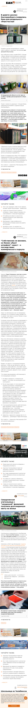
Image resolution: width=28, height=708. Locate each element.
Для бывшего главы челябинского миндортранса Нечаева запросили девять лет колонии (14, 223)
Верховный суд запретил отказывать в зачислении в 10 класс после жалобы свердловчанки (13, 668)
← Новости (4, 6)
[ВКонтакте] (19, 175)
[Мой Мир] (24, 175)
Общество (3, 172)
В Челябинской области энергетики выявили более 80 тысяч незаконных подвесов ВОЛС (13, 218)
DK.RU (13, 285)
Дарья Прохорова (22, 687)
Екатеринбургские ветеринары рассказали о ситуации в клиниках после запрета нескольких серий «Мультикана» (15, 677)
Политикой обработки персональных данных (14, 702)
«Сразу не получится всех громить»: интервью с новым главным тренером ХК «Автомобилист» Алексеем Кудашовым (14, 212)
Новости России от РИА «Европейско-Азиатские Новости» (10, 3)
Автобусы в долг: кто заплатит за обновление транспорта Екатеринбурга (14, 227)
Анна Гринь (21, 495)
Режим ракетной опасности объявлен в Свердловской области (13, 465)
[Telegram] (22, 175)
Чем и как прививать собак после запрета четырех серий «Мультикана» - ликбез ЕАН (15, 207)
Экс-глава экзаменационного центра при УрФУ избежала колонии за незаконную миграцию (14, 475)
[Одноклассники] (21, 175)
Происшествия (10, 427)
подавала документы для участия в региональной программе (13, 546)
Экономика (3, 427)
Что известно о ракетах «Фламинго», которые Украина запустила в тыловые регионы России (13, 480)
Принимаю (14, 705)
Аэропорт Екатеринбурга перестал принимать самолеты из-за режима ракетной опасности (12, 470)
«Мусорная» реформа (11, 172)
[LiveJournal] (26, 175)
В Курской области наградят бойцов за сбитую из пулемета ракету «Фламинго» (14, 672)
